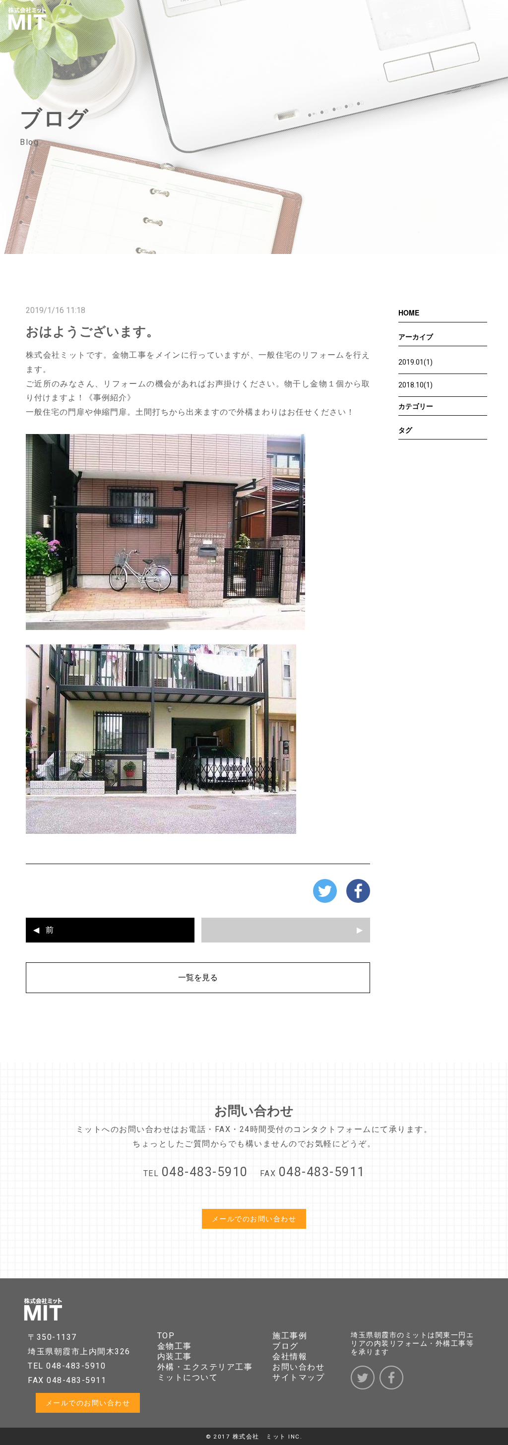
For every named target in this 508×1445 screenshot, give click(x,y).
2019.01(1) (415, 362)
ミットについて (187, 1377)
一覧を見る (198, 977)
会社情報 (289, 1356)
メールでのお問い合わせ (254, 1218)
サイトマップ (298, 1377)
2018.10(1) (415, 385)
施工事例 (289, 1335)
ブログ (285, 1346)
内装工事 (174, 1356)
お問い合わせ (298, 1367)
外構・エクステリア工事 (205, 1367)
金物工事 (174, 1346)
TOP (166, 1335)
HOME (408, 312)
